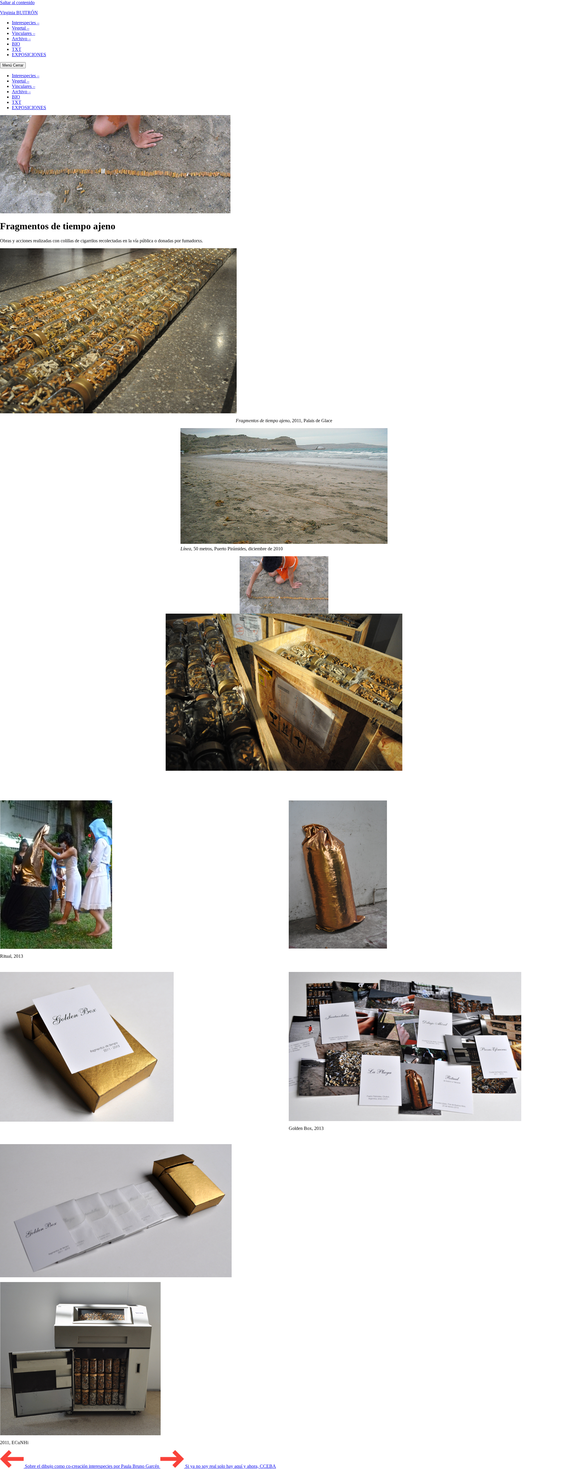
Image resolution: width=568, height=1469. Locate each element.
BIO (16, 43)
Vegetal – (20, 27)
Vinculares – (23, 33)
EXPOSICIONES (29, 54)
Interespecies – (25, 22)
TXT (16, 49)
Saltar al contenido (17, 2)
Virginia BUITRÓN (19, 12)
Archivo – (21, 38)
